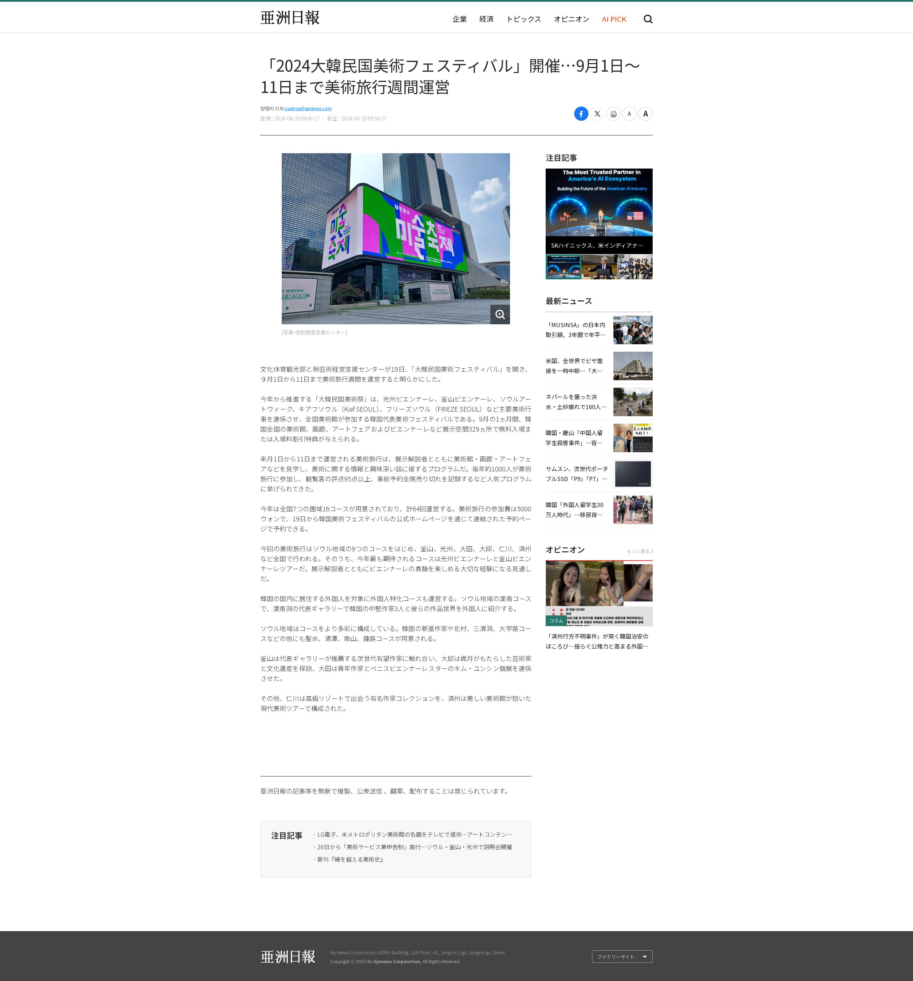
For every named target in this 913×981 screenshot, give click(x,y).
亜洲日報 (290, 17)
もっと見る (638, 551)
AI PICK (614, 18)
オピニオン (572, 18)
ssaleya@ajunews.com (308, 108)
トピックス (523, 18)
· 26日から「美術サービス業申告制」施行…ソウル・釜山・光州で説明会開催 (412, 846)
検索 (648, 19)
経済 (486, 18)
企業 (460, 18)
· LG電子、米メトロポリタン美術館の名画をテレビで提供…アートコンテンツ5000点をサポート (413, 834)
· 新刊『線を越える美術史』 (349, 859)
